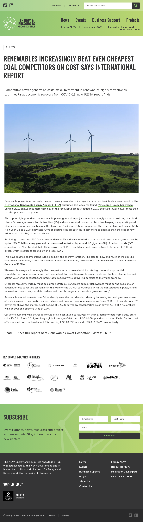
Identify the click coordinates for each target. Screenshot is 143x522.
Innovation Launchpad (121, 27)
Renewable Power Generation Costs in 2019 (79, 333)
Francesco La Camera (113, 260)
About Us (56, 5)
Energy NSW (68, 27)
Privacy (65, 515)
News (65, 20)
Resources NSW (92, 27)
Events (81, 20)
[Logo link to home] (19, 23)
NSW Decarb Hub (129, 29)
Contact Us (73, 5)
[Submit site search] (136, 6)
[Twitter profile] (5, 6)
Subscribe (109, 436)
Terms (52, 515)
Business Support (106, 20)
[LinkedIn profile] (11, 6)
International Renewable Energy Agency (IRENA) (32, 205)
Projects (133, 20)
